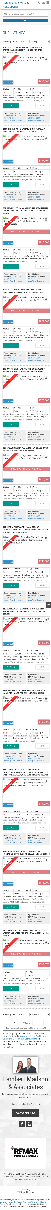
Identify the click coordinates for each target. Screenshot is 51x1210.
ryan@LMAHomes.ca (36, 120)
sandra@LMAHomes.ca (13, 120)
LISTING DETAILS (11, 105)
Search (25, 20)
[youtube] (29, 1124)
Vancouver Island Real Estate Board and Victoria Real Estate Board (24, 1037)
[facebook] (22, 1124)
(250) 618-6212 (10, 118)
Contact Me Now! (25, 1113)
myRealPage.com (25, 1193)
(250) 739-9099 (34, 118)
